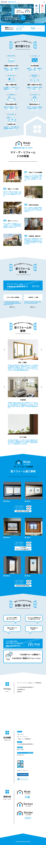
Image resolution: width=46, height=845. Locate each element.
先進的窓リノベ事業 (33, 297)
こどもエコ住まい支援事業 (12, 297)
